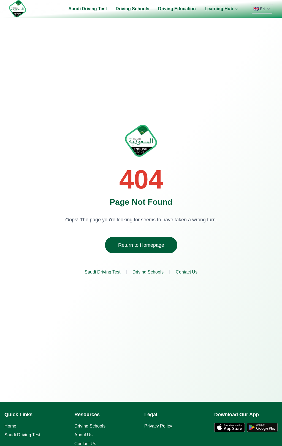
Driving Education (177, 8)
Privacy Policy (158, 426)
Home (10, 426)
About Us (83, 434)
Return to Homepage (141, 245)
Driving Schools (132, 8)
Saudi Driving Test (88, 8)
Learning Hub (219, 8)
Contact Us (186, 272)
